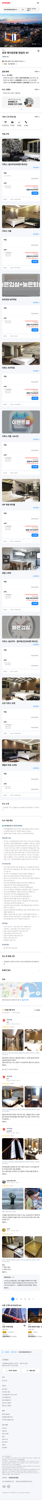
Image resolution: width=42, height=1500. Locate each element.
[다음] (33, 1299)
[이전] (8, 1299)
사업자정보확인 (21, 1459)
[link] (2, 1352)
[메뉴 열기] (38, 3)
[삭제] (22, 9)
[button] (20, 109)
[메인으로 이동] (6, 3)
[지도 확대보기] (38, 993)
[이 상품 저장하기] (38, 50)
